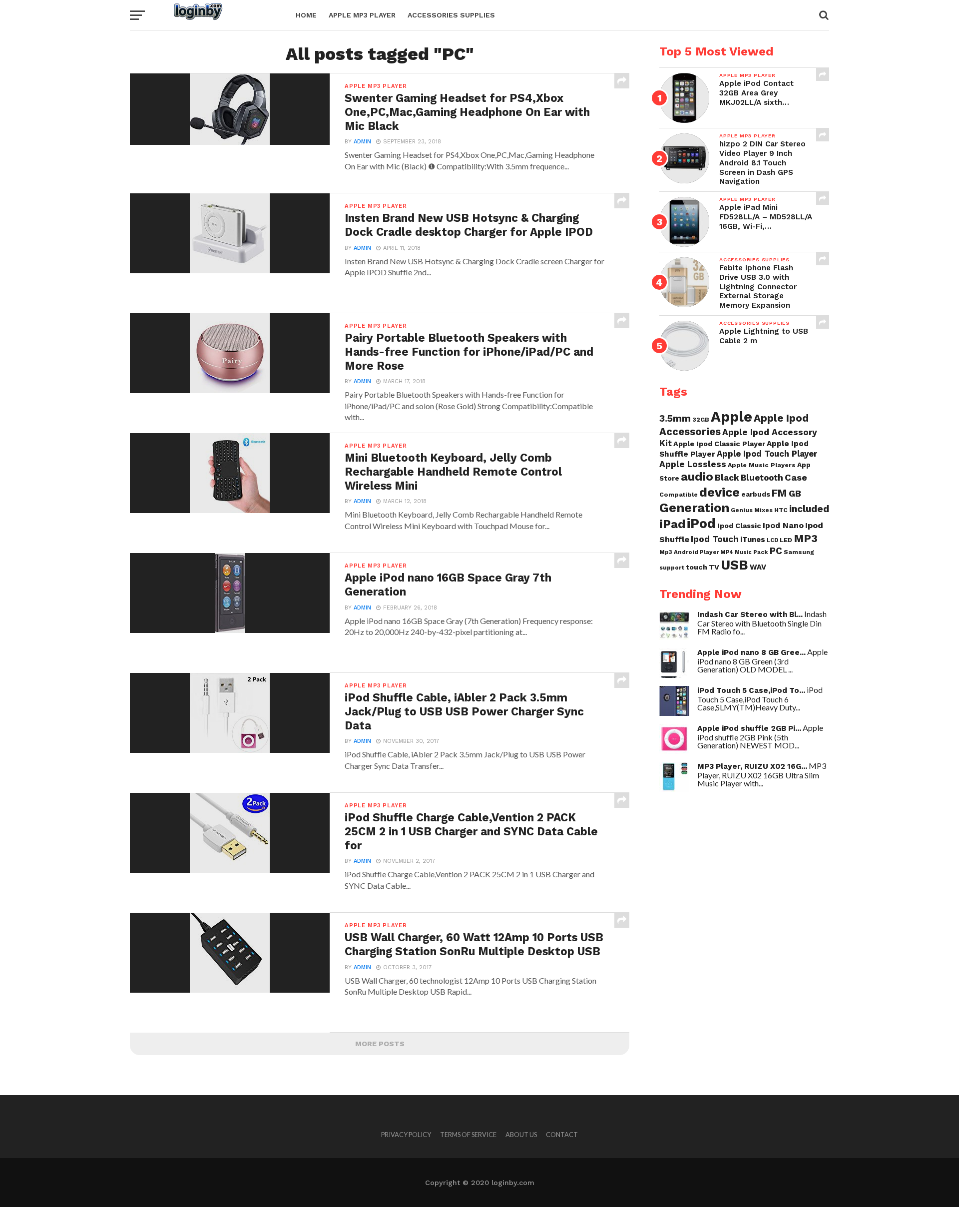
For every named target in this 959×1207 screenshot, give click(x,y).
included (809, 509)
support (671, 567)
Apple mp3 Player (362, 15)
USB (734, 565)
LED (786, 540)
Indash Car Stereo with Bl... (750, 614)
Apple (731, 416)
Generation (694, 507)
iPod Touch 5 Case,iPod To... (751, 690)
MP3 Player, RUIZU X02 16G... (752, 766)
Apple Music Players (762, 465)
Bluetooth (762, 478)
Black (727, 478)
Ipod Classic (739, 526)
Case (796, 477)
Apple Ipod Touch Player (767, 454)
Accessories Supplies (451, 15)
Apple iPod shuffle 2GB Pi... (749, 728)
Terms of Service (468, 1135)
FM (779, 493)
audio (697, 477)
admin (362, 141)
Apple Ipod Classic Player (719, 444)
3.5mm (675, 418)
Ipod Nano (783, 525)
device (719, 492)
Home (306, 15)
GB (795, 493)
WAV (758, 567)
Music (743, 552)
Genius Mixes (752, 510)
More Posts (380, 1044)
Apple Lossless (692, 464)
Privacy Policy (406, 1135)
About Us (521, 1135)
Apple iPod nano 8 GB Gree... (751, 652)
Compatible (678, 494)
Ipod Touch (715, 539)
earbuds (755, 494)
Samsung (799, 552)
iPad (672, 524)
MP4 (726, 552)
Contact (562, 1135)
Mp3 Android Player (689, 552)
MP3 (806, 538)
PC (776, 551)
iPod (701, 524)
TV (714, 567)
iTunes (752, 539)
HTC (781, 510)
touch (696, 567)
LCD (772, 540)
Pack (760, 552)
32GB (700, 419)
